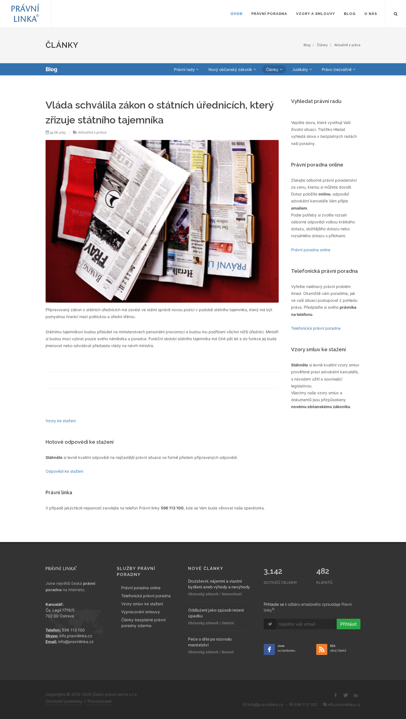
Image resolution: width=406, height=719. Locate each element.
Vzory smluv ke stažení (142, 603)
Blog (307, 45)
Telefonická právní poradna (146, 595)
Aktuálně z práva (347, 45)
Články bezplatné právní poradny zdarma (143, 622)
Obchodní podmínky (64, 701)
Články (322, 45)
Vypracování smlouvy (140, 611)
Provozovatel (99, 701)
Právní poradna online (140, 587)
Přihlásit (348, 624)
